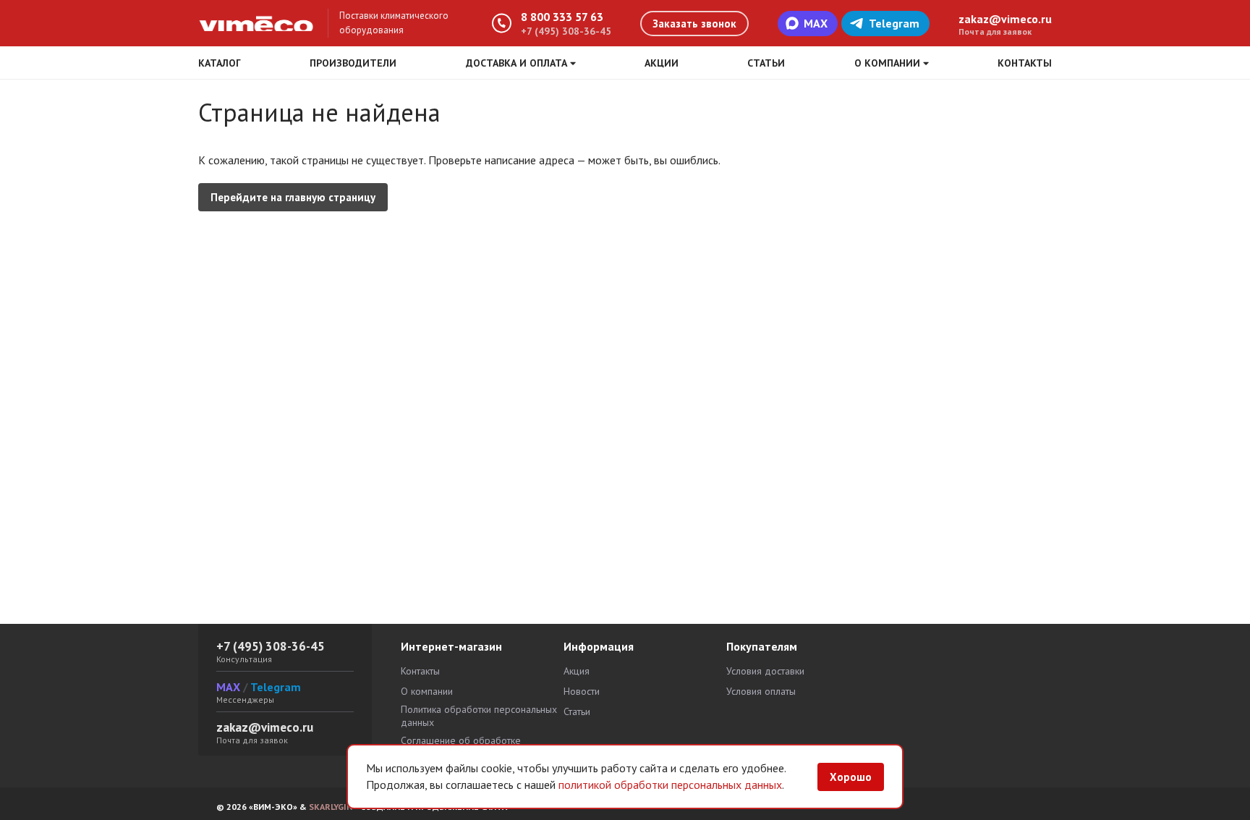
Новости (582, 691)
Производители (353, 62)
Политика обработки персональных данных (479, 716)
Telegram (894, 23)
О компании (427, 691)
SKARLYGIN (330, 806)
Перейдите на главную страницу (293, 197)
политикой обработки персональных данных (670, 784)
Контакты (1025, 62)
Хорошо (851, 777)
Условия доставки (765, 670)
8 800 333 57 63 (562, 16)
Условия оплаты (761, 691)
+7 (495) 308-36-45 (566, 31)
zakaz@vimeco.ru (1005, 19)
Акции (662, 62)
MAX (816, 23)
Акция (577, 670)
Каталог (219, 62)
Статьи (766, 62)
